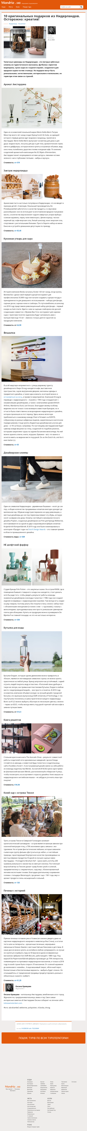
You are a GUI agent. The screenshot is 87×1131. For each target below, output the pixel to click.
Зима (49, 1104)
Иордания (43, 1089)
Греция (29, 1093)
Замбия (42, 1083)
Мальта (52, 1087)
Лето (48, 1106)
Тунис (63, 1083)
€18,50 (17, 785)
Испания (43, 1091)
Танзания (64, 1082)
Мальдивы (53, 1085)
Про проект (9, 1089)
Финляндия (64, 1085)
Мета (11, 7)
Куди (3, 7)
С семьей (30, 1116)
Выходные (50, 1102)
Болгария (30, 1083)
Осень (49, 1112)
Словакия (53, 1093)
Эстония (74, 1082)
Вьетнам (29, 1089)
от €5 (16, 444)
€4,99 (19, 325)
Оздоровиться (31, 1108)
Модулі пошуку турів (33, 1127)
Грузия (42, 1082)
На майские (50, 1108)
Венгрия (29, 1087)
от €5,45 (17, 230)
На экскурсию (31, 1106)
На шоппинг (22, 24)
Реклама (17, 1089)
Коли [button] (49, 1098)
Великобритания (32, 1085)
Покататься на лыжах (33, 1110)
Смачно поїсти (31, 1120)
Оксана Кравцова (51, 37)
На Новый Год (51, 1110)
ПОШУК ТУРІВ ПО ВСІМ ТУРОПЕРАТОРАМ (43, 1038)
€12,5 (19, 712)
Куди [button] (29, 1080)
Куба (51, 1083)
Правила (30, 1112)
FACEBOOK (25, 1028)
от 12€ (17, 882)
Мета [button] (29, 1098)
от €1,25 (17, 980)
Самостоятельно (32, 1118)
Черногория (64, 1091)
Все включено (31, 1100)
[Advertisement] (17, 1059)
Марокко (52, 1089)
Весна (49, 1100)
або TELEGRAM (34, 1028)
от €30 (17, 620)
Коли (18, 7)
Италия (42, 1093)
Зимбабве (43, 1085)
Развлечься (30, 1114)
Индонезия (43, 1087)
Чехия (63, 1093)
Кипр (51, 1082)
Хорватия (64, 1089)
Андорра (30, 1082)
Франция (64, 1087)
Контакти (12, 1090)
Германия (30, 1091)
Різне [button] (29, 1125)
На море (29, 1102)
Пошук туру (27, 7)
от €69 (22, 537)
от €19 (17, 162)
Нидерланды (13, 24)
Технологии (30, 1121)
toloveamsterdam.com (13, 1003)
